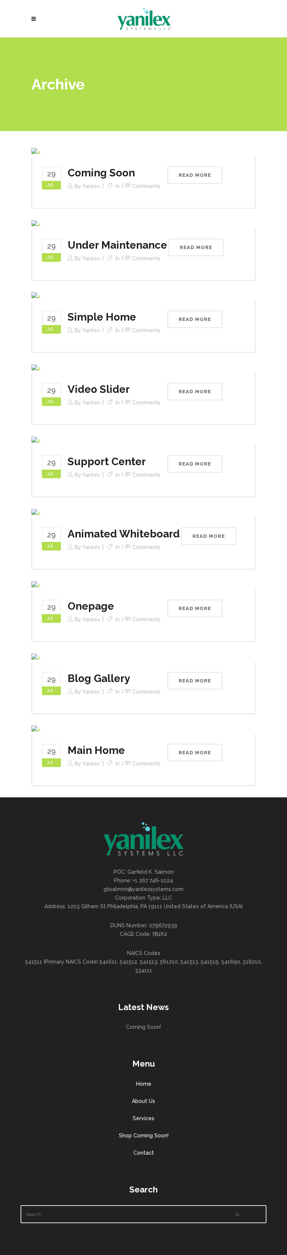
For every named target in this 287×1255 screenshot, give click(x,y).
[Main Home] (35, 730)
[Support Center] (35, 440)
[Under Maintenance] (35, 224)
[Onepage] (35, 585)
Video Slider (99, 389)
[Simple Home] (35, 296)
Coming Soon (101, 173)
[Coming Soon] (35, 152)
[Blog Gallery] (35, 657)
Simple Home (102, 317)
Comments (146, 186)
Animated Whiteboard (124, 534)
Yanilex (91, 186)
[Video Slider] (35, 368)
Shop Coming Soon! (144, 1136)
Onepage (91, 606)
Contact (143, 1153)
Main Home (96, 750)
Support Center (107, 461)
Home (143, 1084)
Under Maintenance (117, 245)
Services (143, 1118)
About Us (143, 1101)
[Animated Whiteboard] (35, 513)
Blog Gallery (99, 678)
